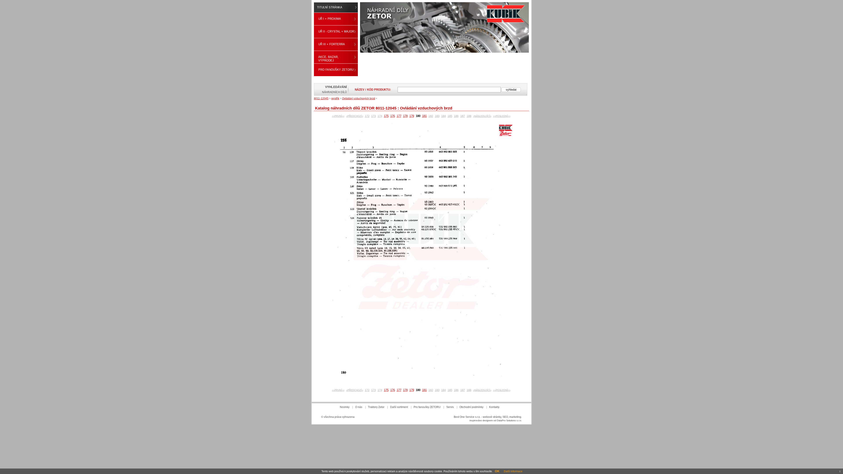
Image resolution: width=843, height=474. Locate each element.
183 (437, 116)
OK (497, 471)
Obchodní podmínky (471, 407)
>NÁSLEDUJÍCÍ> (482, 116)
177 (399, 116)
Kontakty (494, 407)
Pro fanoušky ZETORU (335, 69)
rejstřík (335, 98)
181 (424, 116)
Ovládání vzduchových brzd (358, 98)
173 (373, 116)
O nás (358, 407)
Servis (450, 407)
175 (386, 116)
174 (380, 116)
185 (450, 116)
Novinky (344, 407)
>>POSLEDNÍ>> (501, 116)
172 (367, 116)
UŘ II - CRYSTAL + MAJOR (336, 31)
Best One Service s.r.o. (467, 416)
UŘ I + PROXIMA (329, 18)
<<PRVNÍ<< (338, 116)
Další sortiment (399, 407)
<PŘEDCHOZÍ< (354, 116)
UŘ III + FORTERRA (331, 44)
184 (443, 116)
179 (411, 116)
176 (392, 116)
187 (462, 116)
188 (469, 116)
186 (456, 116)
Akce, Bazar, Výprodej (328, 58)
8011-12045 (321, 98)
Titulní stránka (329, 7)
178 (405, 116)
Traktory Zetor (376, 407)
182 (431, 116)
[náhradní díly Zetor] (444, 27)
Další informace (513, 471)
